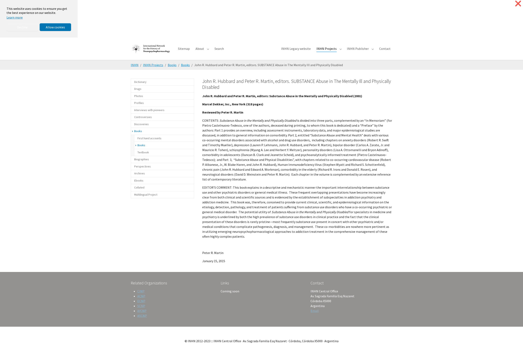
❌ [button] (518, 4)
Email (315, 311)
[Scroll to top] (514, 343)
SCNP (141, 306)
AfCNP (141, 311)
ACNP (141, 296)
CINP (140, 291)
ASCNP (142, 316)
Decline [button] (22, 27)
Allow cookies (55, 27)
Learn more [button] (15, 17)
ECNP (141, 301)
